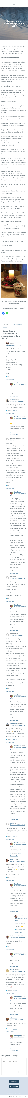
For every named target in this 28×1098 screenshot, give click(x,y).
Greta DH (12, 969)
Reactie (22, 1072)
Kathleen (12, 823)
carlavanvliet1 (13, 1018)
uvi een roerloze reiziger (16, 342)
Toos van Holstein (14, 935)
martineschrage (14, 723)
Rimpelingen (17, 383)
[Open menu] (14, 4)
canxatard (12, 399)
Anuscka (12, 859)
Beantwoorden (10, 379)
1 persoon (15, 376)
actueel (5, 327)
